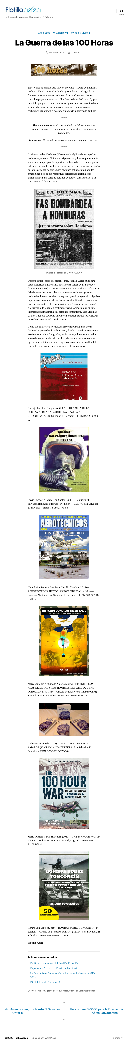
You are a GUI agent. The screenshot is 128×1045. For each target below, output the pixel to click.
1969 (33, 991)
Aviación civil (60, 33)
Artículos (44, 33)
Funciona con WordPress (43, 1038)
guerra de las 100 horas (57, 991)
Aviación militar (80, 33)
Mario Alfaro (58, 52)
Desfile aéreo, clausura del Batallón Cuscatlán (54, 963)
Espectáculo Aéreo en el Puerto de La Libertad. (55, 968)
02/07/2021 (76, 52)
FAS (43, 991)
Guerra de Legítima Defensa (82, 991)
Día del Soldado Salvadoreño (45, 982)
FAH (39, 991)
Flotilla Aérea (21, 1038)
